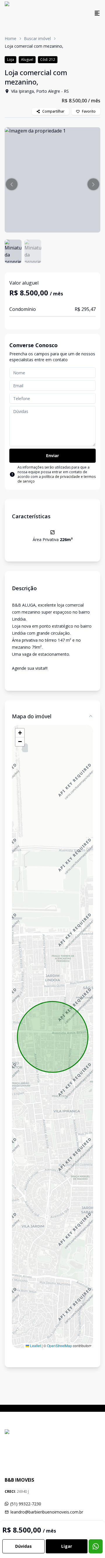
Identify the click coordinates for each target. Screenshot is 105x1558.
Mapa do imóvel (31, 716)
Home (10, 38)
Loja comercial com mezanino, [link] (34, 46)
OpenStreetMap (59, 1345)
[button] (12, 184)
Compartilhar (53, 111)
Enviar (52, 455)
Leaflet (35, 1345)
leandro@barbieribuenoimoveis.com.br (46, 1512)
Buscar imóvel (37, 38)
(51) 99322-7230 (25, 1504)
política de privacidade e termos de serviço (57, 479)
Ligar (66, 1546)
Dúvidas (23, 1546)
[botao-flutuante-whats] (96, 1546)
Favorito (89, 111)
